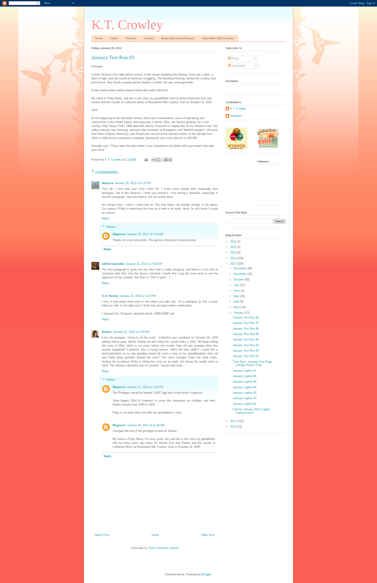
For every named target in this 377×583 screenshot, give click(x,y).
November (240, 273)
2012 (233, 263)
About (114, 38)
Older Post (208, 535)
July (237, 285)
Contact (148, 38)
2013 (233, 258)
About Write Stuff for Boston (218, 38)
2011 (233, 421)
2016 (233, 241)
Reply (105, 218)
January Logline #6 (244, 376)
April (237, 301)
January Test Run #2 (246, 350)
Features (131, 38)
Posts (235, 58)
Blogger (206, 574)
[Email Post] (145, 159)
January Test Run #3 (246, 345)
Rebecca (107, 183)
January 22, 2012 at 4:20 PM (131, 331)
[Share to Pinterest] (170, 159)
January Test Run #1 (246, 356)
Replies (111, 226)
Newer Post (102, 535)
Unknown (236, 115)
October (239, 279)
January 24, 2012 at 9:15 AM (145, 234)
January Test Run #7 (246, 323)
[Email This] (153, 159)
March (238, 307)
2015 (233, 247)
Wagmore (119, 234)
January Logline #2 (244, 398)
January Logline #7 (244, 370)
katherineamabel (113, 263)
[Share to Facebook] (166, 159)
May (237, 296)
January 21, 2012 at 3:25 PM (138, 295)
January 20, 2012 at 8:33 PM (133, 183)
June (237, 290)
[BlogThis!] (158, 159)
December (240, 268)
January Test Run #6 (246, 328)
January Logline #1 (244, 403)
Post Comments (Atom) (163, 548)
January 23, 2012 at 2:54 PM (145, 387)
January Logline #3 (244, 392)
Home (99, 38)
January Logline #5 (244, 381)
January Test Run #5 (246, 334)
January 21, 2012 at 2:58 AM (143, 263)
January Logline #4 (244, 387)
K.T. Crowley (127, 24)
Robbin (107, 331)
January (239, 312)
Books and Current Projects (177, 38)
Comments (238, 65)
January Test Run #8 (246, 317)
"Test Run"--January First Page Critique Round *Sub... (252, 363)
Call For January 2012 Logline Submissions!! (251, 411)
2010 (233, 426)
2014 (233, 252)
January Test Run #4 (246, 339)
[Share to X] (162, 159)
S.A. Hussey (110, 295)
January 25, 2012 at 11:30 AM (146, 425)
